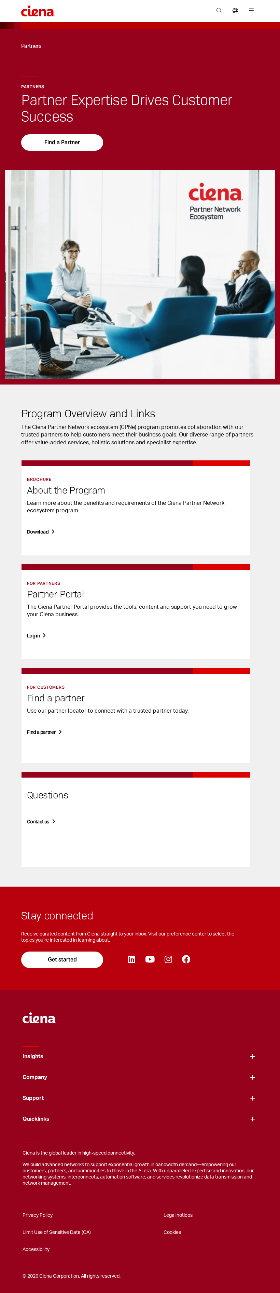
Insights (33, 1056)
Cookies (172, 1232)
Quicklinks (36, 1119)
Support (33, 1098)
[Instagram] (168, 960)
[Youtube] (149, 960)
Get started (62, 959)
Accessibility (36, 1249)
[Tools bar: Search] (219, 11)
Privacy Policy (38, 1215)
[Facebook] (186, 960)
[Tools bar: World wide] (235, 11)
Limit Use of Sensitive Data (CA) (57, 1232)
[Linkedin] (131, 960)
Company (35, 1077)
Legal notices (178, 1215)
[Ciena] (39, 1014)
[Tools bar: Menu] (249, 11)
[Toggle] (252, 1056)
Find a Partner (62, 142)
